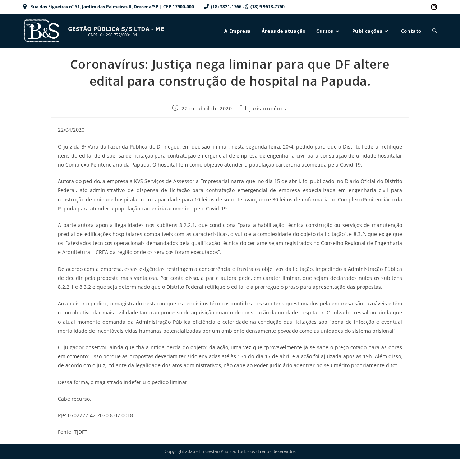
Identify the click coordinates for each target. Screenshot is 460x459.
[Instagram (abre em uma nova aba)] (433, 6)
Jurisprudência (268, 108)
